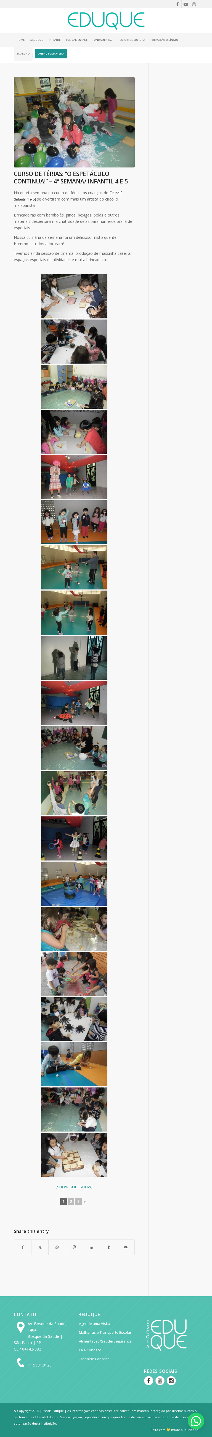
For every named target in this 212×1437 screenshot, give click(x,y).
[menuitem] (20, 40)
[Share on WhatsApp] (57, 1247)
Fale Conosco (90, 1349)
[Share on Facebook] (22, 1247)
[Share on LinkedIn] (91, 1247)
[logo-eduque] (106, 20)
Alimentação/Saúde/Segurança (105, 1341)
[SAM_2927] (74, 122)
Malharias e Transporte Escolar (105, 1332)
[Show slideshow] (74, 1186)
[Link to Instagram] (194, 4)
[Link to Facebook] (177, 4)
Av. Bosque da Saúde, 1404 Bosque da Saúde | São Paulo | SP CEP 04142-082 (40, 1336)
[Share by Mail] (125, 1247)
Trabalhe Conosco (94, 1358)
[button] (196, 1421)
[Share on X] (39, 1247)
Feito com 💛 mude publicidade (174, 1430)
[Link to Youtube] (186, 4)
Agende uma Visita (94, 1323)
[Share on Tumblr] (108, 1247)
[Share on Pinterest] (74, 1247)
